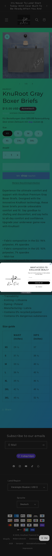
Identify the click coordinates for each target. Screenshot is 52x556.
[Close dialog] (50, 264)
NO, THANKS (39, 286)
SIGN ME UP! (39, 282)
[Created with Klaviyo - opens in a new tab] (26, 292)
